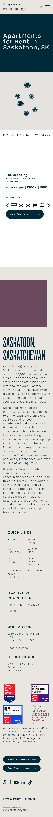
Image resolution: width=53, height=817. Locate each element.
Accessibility (35, 570)
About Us (33, 604)
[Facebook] (10, 782)
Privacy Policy (12, 799)
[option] (13, 205)
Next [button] (48, 205)
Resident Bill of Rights (15, 559)
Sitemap (30, 799)
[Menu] (47, 6)
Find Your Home (18, 768)
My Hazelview (14, 550)
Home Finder (15, 604)
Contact (13, 610)
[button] (31, 96)
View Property (19, 214)
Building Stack (32, 550)
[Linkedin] (23, 782)
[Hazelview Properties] (16, 7)
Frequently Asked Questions (14, 574)
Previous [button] (7, 205)
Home (11, 539)
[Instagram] (4, 782)
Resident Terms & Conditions (34, 561)
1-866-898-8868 (18, 648)
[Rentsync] (15, 809)
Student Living (32, 541)
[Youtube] (16, 783)
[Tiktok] (30, 783)
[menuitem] (16, 541)
